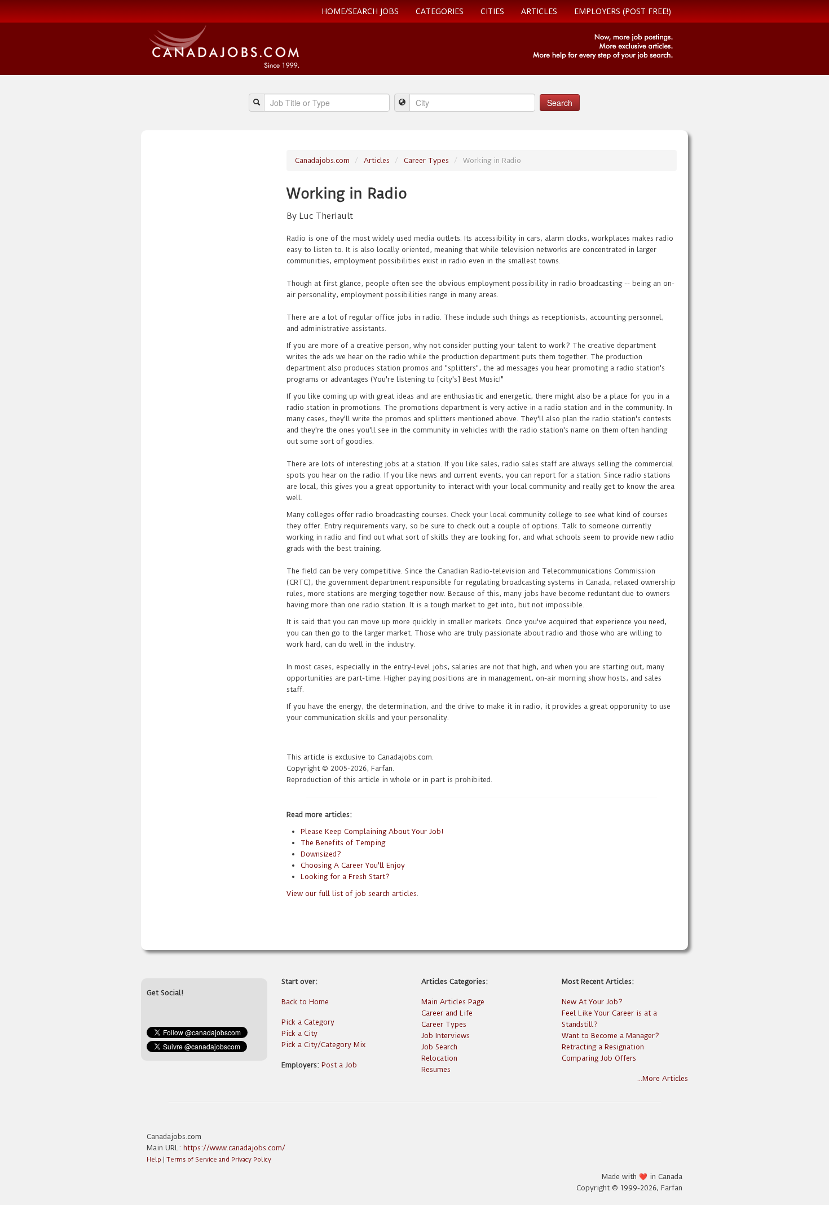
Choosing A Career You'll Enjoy (353, 865)
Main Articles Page (452, 1001)
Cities (492, 11)
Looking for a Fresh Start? (345, 876)
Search (559, 102)
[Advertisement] (212, 319)
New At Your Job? (592, 1001)
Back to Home (305, 1001)
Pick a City (299, 1033)
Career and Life (447, 1013)
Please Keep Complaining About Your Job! (372, 831)
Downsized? (321, 854)
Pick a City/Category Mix (323, 1044)
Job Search (439, 1047)
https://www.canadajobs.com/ (234, 1148)
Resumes (436, 1069)
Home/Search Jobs (360, 11)
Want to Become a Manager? (610, 1035)
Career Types (426, 160)
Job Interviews (445, 1035)
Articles (539, 11)
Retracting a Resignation (603, 1047)
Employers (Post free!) (622, 11)
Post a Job (339, 1065)
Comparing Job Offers (599, 1058)
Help (154, 1159)
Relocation (439, 1058)
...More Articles (662, 1078)
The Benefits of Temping (343, 842)
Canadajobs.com (322, 160)
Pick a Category (307, 1022)
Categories (440, 11)
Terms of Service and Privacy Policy (218, 1159)
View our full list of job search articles (351, 893)
